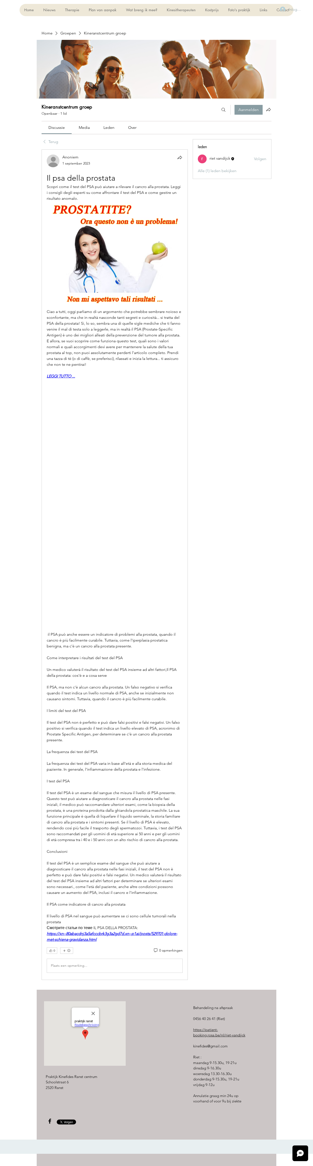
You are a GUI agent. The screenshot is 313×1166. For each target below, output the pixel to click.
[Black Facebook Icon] (49, 1121)
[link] (56, 127)
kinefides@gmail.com (210, 1046)
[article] (115, 564)
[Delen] (180, 157)
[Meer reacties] (66, 950)
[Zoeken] (223, 110)
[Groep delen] (268, 109)
